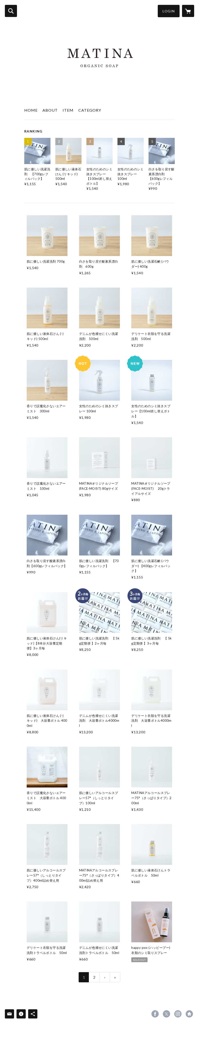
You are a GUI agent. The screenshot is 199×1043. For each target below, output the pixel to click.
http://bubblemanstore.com (189, 1014)
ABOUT (50, 110)
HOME (31, 110)
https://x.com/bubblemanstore (166, 1014)
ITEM (68, 110)
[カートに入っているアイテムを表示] (188, 11)
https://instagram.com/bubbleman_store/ (178, 1014)
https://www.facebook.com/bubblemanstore (155, 1014)
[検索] (11, 11)
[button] (169, 11)
